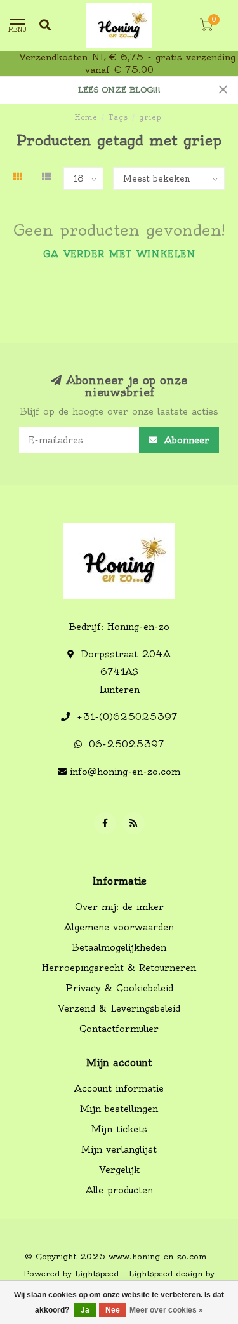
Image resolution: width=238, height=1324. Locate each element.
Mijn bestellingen (119, 1108)
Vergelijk (119, 1169)
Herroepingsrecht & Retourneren (119, 967)
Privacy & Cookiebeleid (119, 988)
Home (86, 117)
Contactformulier (119, 1028)
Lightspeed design (165, 1273)
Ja (85, 1310)
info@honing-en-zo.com (125, 771)
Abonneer (185, 440)
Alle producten (119, 1190)
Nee (112, 1310)
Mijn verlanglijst (119, 1149)
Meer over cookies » (166, 1310)
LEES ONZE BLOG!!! (119, 90)
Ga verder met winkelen (119, 254)
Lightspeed (97, 1273)
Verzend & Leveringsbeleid (119, 1008)
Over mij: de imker (119, 907)
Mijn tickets (119, 1129)
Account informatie (119, 1088)
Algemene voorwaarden (119, 927)
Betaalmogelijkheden (119, 947)
